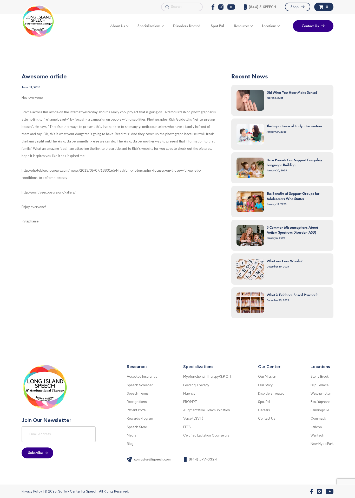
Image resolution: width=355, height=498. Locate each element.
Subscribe (35, 452)
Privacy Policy (32, 491)
